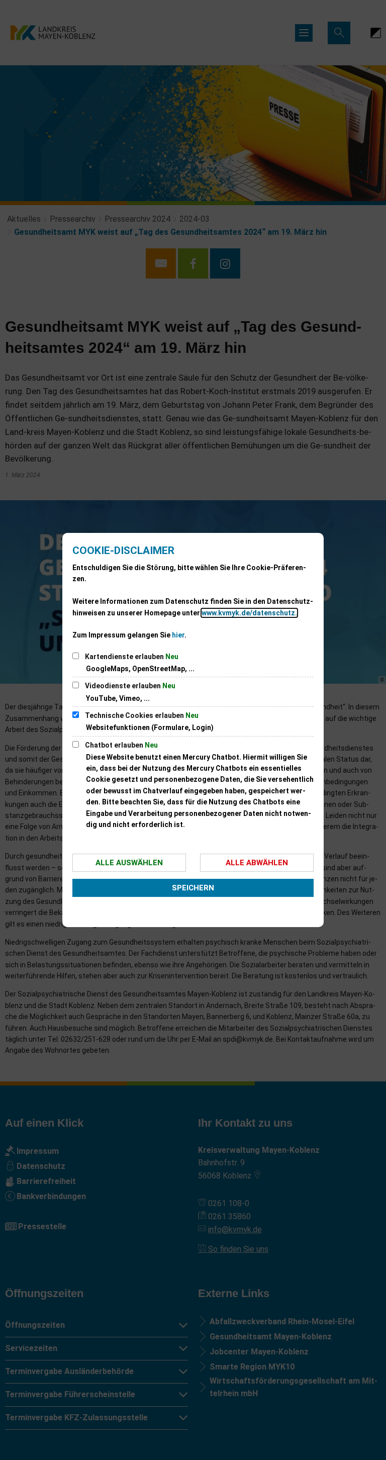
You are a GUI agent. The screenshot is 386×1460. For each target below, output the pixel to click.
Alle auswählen (129, 862)
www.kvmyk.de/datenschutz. (249, 613)
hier (178, 635)
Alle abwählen (257, 862)
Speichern (193, 887)
